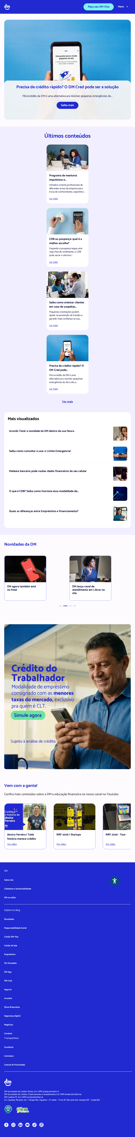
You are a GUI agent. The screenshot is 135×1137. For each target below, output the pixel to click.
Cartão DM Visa (11, 936)
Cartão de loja (10, 945)
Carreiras (8, 1033)
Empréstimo (9, 954)
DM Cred (8, 980)
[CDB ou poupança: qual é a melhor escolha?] (67, 221)
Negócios (8, 1024)
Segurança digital (12, 1016)
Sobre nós (8, 880)
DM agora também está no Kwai (21, 588)
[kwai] (41, 1124)
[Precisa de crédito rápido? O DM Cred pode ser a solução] (67, 70)
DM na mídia (10, 897)
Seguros (8, 989)
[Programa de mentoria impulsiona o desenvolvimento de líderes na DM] (67, 158)
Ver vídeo (12, 844)
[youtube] (27, 1125)
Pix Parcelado (10, 963)
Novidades (9, 919)
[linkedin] (20, 1125)
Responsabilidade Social (15, 928)
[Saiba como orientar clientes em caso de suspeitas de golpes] (67, 285)
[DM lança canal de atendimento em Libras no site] (90, 569)
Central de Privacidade (14, 1064)
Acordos (8, 998)
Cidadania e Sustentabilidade (17, 888)
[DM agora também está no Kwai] (25, 569)
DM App (8, 972)
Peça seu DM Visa (98, 6)
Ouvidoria (8, 1047)
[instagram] (13, 1125)
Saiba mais (67, 105)
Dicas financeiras (12, 1007)
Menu (121, 7)
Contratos (9, 1056)
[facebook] (6, 1125)
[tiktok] (34, 1125)
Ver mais (67, 401)
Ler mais (53, 199)
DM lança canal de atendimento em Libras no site (88, 590)
